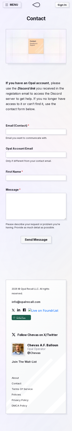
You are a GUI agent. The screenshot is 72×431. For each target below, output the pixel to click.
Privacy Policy (20, 400)
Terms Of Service (22, 388)
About (15, 377)
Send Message (36, 240)
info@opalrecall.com (26, 301)
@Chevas (34, 353)
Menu (14, 4)
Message (12, 189)
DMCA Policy (19, 405)
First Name (14, 171)
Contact (16, 383)
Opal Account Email (19, 148)
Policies (16, 394)
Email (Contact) (17, 125)
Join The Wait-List (24, 361)
